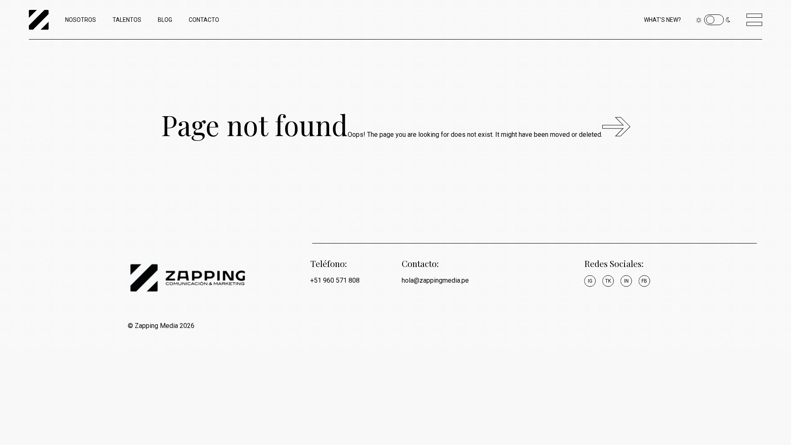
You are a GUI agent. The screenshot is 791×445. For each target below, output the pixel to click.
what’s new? (662, 19)
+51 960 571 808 (335, 280)
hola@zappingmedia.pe (435, 280)
